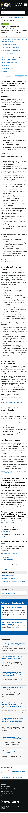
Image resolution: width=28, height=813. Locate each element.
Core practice (9, 17)
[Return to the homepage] (11, 4)
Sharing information (7, 559)
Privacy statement (5, 786)
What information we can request (9, 44)
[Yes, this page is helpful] (2, 771)
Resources (4, 71)
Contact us (4, 784)
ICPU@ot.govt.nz (9, 522)
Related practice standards (8, 68)
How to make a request (7, 53)
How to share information (9, 19)
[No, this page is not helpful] (7, 771)
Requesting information (8, 572)
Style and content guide (7, 793)
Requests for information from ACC (10, 62)
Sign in (4, 8)
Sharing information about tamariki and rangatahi (12, 568)
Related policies (5, 65)
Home (2, 17)
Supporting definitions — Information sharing (13, 581)
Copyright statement (6, 791)
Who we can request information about (11, 50)
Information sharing (18, 17)
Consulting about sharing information (11, 578)
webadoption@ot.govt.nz (7, 531)
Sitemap (3, 796)
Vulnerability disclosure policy (8, 789)
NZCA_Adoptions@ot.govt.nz (8, 536)
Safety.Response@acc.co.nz (11, 553)
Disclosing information (8, 575)
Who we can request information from (10, 47)
